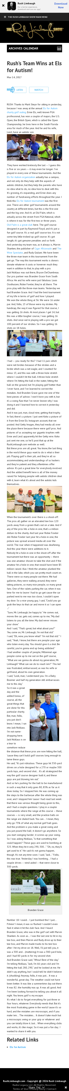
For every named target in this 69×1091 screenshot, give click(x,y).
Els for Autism (18, 1047)
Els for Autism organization (21, 177)
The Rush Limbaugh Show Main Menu (27, 17)
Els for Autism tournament (30, 200)
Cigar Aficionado (43, 248)
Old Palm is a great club (20, 224)
